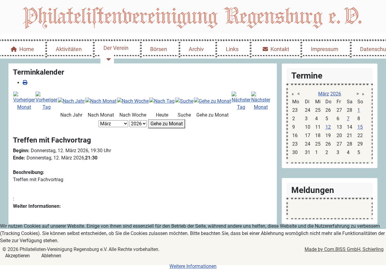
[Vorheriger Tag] (46, 101)
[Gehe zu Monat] (212, 101)
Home (26, 49)
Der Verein (115, 48)
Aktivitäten (69, 49)
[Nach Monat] (100, 101)
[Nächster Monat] (260, 101)
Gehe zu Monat (166, 124)
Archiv (196, 49)
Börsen (158, 49)
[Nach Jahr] (71, 101)
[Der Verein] (107, 59)
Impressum (324, 49)
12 (328, 127)
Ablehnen (51, 256)
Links (232, 49)
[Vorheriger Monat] (24, 101)
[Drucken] (25, 82)
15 (360, 127)
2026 (335, 94)
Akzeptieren (17, 256)
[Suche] (184, 101)
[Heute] (162, 101)
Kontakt (280, 49)
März (323, 94)
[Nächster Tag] (241, 101)
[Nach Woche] (133, 101)
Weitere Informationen (193, 266)
